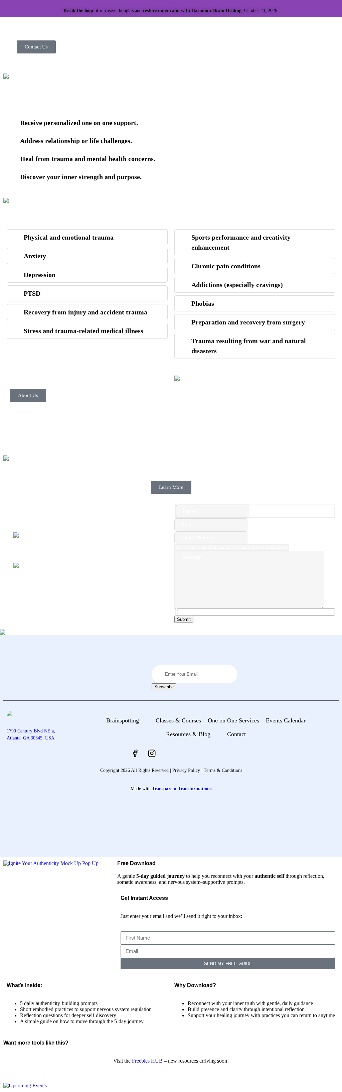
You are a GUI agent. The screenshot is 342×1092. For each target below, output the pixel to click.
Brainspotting (122, 720)
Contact (236, 734)
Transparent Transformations (181, 788)
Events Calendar (286, 720)
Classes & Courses (178, 720)
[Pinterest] (202, 753)
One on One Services (233, 720)
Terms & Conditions (223, 770)
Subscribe (164, 686)
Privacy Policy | (187, 770)
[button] (127, 721)
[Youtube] (168, 753)
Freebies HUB (147, 1061)
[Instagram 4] (152, 753)
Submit (184, 619)
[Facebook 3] (135, 753)
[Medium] (185, 753)
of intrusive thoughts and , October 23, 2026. (171, 10)
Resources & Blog (188, 734)
